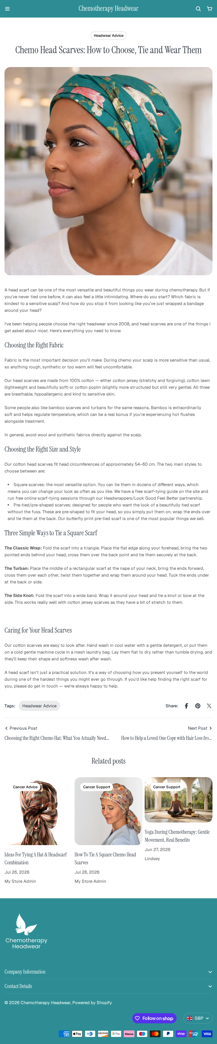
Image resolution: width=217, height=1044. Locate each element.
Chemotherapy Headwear (108, 8)
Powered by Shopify (92, 1002)
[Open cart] (209, 8)
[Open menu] (7, 8)
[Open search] (198, 8)
